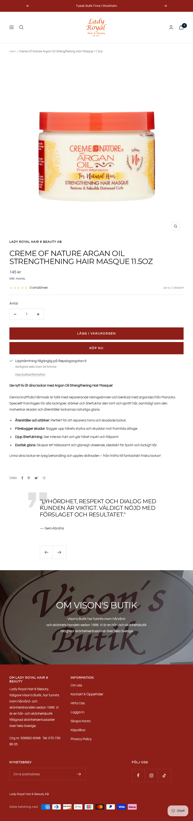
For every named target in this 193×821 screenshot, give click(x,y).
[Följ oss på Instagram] (151, 775)
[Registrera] (79, 774)
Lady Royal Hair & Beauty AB (35, 241)
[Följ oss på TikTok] (164, 775)
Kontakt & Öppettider (87, 694)
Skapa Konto (81, 721)
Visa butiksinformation (30, 374)
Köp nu (96, 348)
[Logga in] (171, 27)
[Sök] (21, 27)
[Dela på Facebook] (22, 478)
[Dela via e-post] (43, 478)
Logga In (77, 712)
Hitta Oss (78, 703)
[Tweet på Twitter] (36, 478)
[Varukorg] (181, 27)
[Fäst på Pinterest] (29, 478)
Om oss (76, 685)
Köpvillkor (78, 730)
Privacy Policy (81, 739)
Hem (12, 51)
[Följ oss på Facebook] (138, 775)
